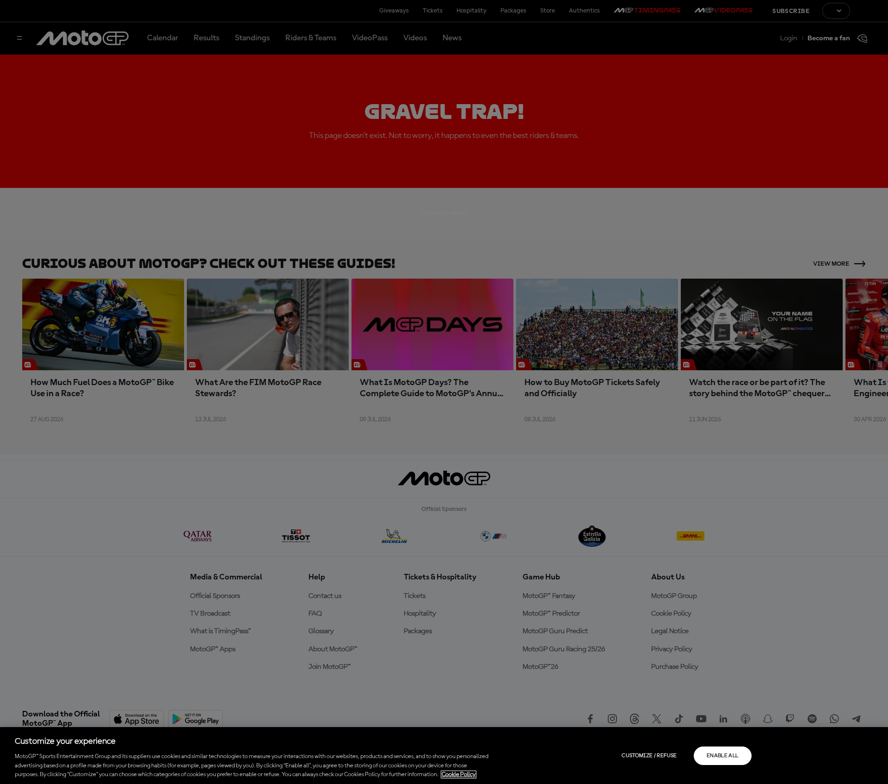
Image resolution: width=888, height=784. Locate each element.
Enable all (723, 756)
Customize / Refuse (649, 756)
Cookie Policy (458, 775)
